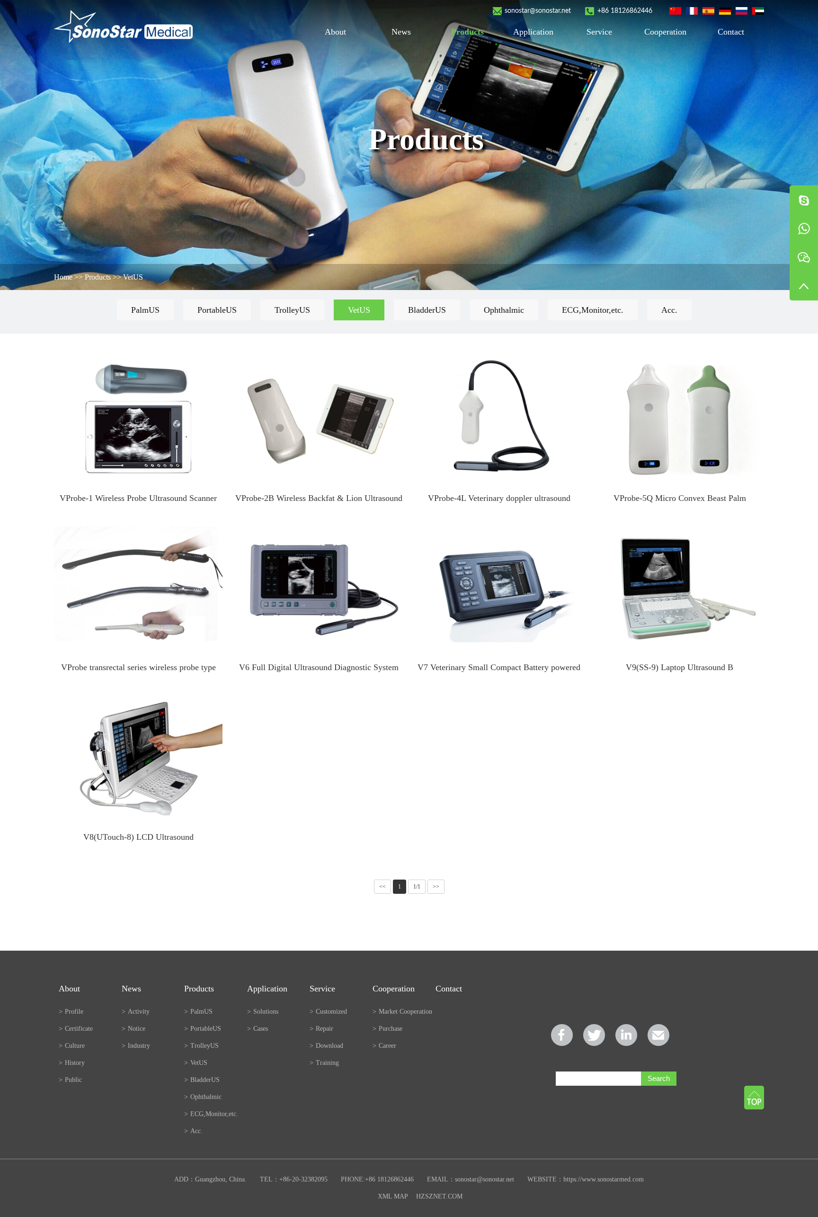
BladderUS (427, 310)
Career (384, 1045)
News (401, 31)
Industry (136, 1045)
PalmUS (145, 310)
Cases (257, 1028)
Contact (731, 31)
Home (63, 277)
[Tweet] (594, 1035)
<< (382, 886)
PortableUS (217, 310)
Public (70, 1079)
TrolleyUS (292, 310)
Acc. (669, 310)
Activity (136, 1011)
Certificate (76, 1028)
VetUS (133, 277)
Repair (321, 1028)
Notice (133, 1028)
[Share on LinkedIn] (626, 1035)
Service (599, 31)
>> (436, 886)
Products (467, 31)
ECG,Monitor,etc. (592, 310)
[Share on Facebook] (562, 1035)
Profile (71, 1011)
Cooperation (665, 31)
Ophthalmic (504, 310)
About (335, 31)
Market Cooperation (402, 1011)
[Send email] (658, 1035)
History (72, 1062)
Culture (72, 1045)
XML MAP (393, 1196)
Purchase (387, 1028)
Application (533, 31)
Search (659, 1078)
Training (324, 1062)
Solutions (262, 1011)
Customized (328, 1011)
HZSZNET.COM (439, 1196)
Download (326, 1045)
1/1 (416, 886)
